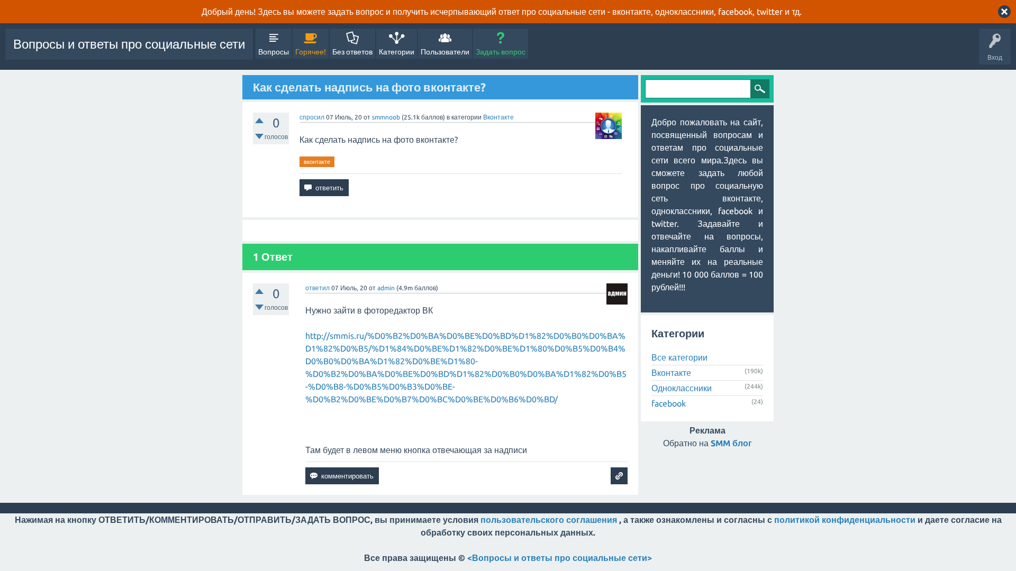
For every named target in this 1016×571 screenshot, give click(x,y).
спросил (312, 117)
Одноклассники (681, 388)
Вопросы (273, 52)
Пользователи (445, 52)
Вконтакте (498, 117)
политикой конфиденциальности (844, 519)
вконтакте (317, 162)
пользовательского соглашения (548, 519)
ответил (317, 287)
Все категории (679, 357)
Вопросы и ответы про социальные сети (129, 44)
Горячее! (310, 52)
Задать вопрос (500, 52)
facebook (668, 403)
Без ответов (352, 52)
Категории (396, 52)
